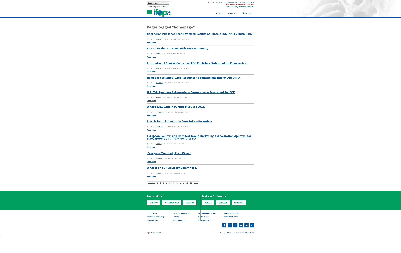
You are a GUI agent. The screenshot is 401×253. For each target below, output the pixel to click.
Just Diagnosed (172, 203)
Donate (219, 13)
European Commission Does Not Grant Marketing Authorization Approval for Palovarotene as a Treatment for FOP (199, 137)
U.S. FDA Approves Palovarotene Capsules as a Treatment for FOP (191, 92)
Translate (164, 6)
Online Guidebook (231, 213)
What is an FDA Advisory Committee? (172, 168)
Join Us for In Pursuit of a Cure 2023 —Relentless (179, 121)
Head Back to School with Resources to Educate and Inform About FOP (194, 77)
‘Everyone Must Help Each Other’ (169, 153)
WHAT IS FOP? (203, 217)
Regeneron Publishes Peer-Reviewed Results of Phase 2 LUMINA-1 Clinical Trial (200, 34)
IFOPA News (159, 83)
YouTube (238, 2)
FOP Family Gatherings (156, 217)
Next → (196, 183)
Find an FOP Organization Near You (240, 7)
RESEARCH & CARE (231, 217)
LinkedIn (244, 2)
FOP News (158, 39)
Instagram (231, 2)
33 (191, 183)
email (158, 232)
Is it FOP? (154, 203)
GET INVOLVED (152, 220)
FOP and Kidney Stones (207, 213)
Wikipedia (251, 2)
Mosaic (228, 232)
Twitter (225, 2)
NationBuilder (248, 232)
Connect (232, 13)
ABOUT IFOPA (203, 220)
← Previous (151, 183)
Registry (190, 203)
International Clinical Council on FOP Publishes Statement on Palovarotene (197, 63)
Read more (151, 42)
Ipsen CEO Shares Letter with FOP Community (177, 48)
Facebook (219, 2)
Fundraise (238, 203)
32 (187, 183)
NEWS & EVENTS (179, 220)
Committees (152, 213)
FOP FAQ (176, 217)
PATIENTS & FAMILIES (181, 213)
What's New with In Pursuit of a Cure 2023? (176, 107)
